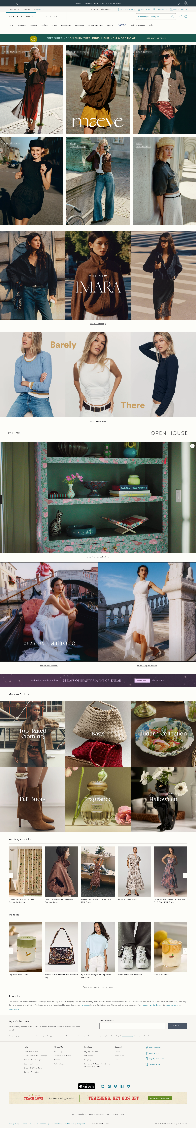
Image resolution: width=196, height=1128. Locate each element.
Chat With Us (154, 1064)
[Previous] (11, 875)
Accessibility (57, 1124)
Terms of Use (27, 1124)
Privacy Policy (127, 1036)
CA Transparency (42, 1124)
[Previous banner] (17, 3)
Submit (177, 1026)
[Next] (184, 875)
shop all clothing (98, 324)
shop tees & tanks (98, 421)
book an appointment (147, 665)
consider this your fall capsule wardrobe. (103, 3)
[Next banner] (179, 3)
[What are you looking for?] (172, 17)
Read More (14, 1009)
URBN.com (69, 1124)
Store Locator (155, 1048)
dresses (85, 1005)
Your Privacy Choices (100, 1124)
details (40, 9)
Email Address (106, 1020)
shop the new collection (98, 557)
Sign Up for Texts (156, 1059)
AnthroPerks (154, 1053)
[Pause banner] (186, 3)
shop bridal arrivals (49, 665)
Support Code (83, 1124)
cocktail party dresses (152, 1005)
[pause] (192, 446)
